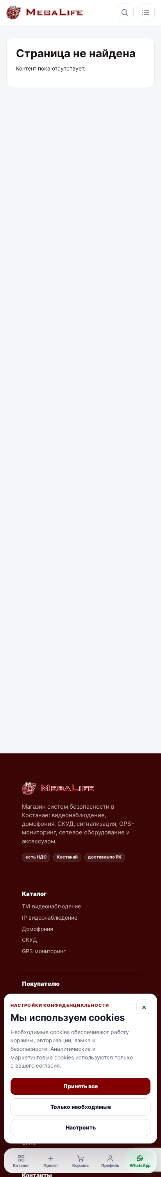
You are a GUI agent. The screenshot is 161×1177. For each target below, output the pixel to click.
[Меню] (146, 12)
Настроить (81, 1127)
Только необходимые (80, 1106)
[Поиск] (125, 12)
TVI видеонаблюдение (51, 906)
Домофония (37, 928)
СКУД (29, 939)
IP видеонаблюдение (49, 917)
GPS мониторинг (44, 951)
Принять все (80, 1086)
